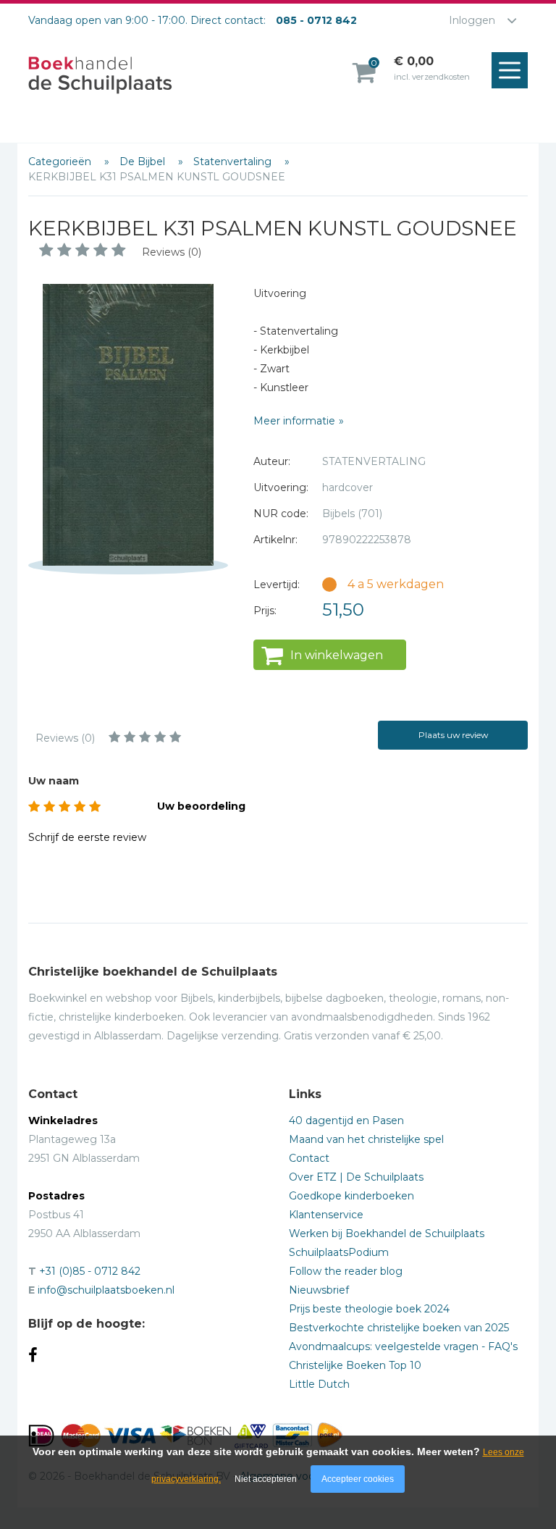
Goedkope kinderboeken (351, 1195)
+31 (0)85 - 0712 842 (89, 1271)
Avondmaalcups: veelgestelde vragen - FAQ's (403, 1346)
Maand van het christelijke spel (366, 1139)
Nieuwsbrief (319, 1289)
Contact (309, 1158)
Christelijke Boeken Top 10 (355, 1365)
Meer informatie (294, 420)
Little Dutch (319, 1384)
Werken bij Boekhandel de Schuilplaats (386, 1233)
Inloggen (472, 20)
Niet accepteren (266, 1479)
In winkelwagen (336, 655)
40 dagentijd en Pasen (346, 1120)
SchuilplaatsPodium (339, 1252)
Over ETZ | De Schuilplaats (356, 1177)
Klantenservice (326, 1214)
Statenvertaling (233, 161)
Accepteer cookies (357, 1479)
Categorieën (61, 161)
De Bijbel (143, 161)
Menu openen (510, 70)
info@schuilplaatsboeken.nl (106, 1289)
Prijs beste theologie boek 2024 (369, 1308)
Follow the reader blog (346, 1271)
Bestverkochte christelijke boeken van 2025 (399, 1327)
